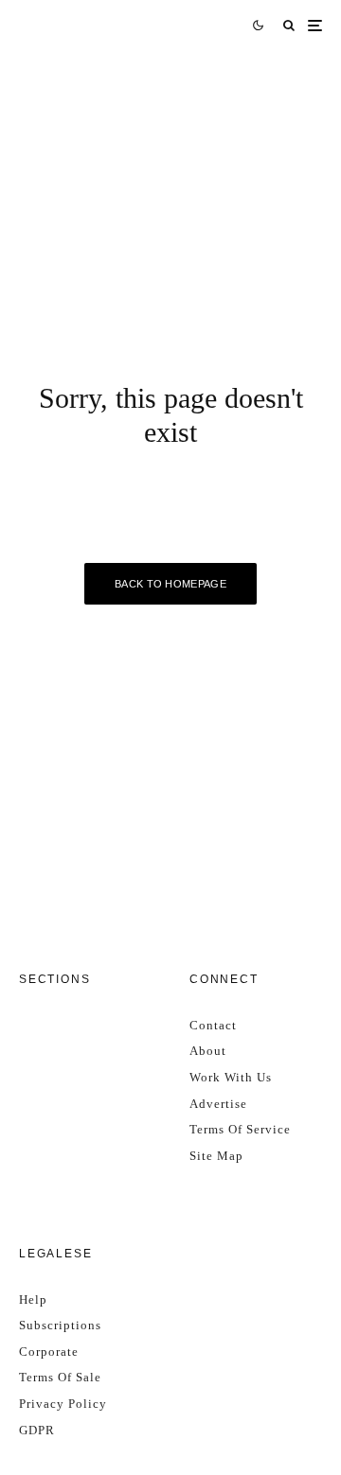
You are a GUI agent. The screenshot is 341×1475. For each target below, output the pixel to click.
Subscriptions (60, 1325)
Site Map (216, 1156)
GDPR (37, 1430)
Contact (213, 1025)
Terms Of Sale (60, 1377)
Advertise (218, 1104)
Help (33, 1299)
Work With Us (230, 1077)
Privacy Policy (63, 1403)
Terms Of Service (240, 1129)
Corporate (49, 1351)
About (207, 1051)
